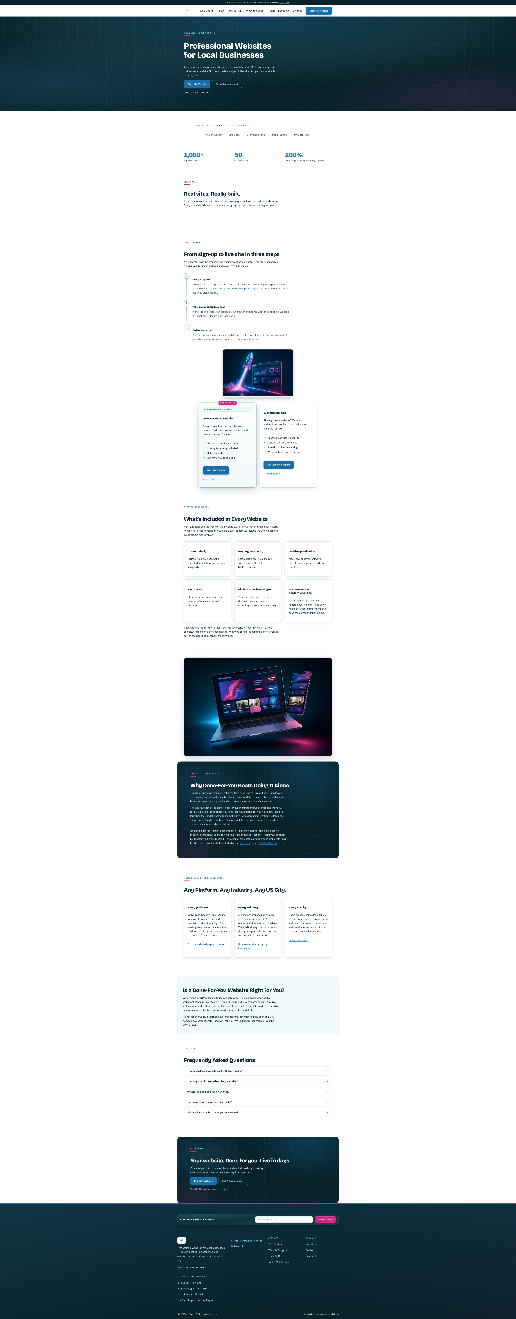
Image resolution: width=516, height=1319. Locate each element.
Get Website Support (227, 84)
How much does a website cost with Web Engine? (215, 1071)
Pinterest (235, 1246)
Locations (311, 1244)
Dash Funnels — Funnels (190, 1294)
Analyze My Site (325, 1219)
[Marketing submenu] (242, 10)
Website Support (241, 288)
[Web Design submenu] (215, 10)
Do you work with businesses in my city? (209, 1102)
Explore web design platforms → (206, 944)
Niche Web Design (278, 1262)
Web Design (219, 288)
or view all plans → (211, 479)
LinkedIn (258, 1241)
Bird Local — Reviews (189, 1282)
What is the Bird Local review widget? (208, 1091)
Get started (284, 2)
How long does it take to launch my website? (212, 1081)
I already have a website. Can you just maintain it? (215, 1112)
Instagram (247, 1241)
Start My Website (319, 10)
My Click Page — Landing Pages (195, 1300)
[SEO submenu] (225, 10)
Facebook (236, 1241)
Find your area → (298, 940)
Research (311, 1256)
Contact (310, 1250)
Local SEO (274, 1256)
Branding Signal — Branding (192, 1288)
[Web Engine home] (187, 11)
